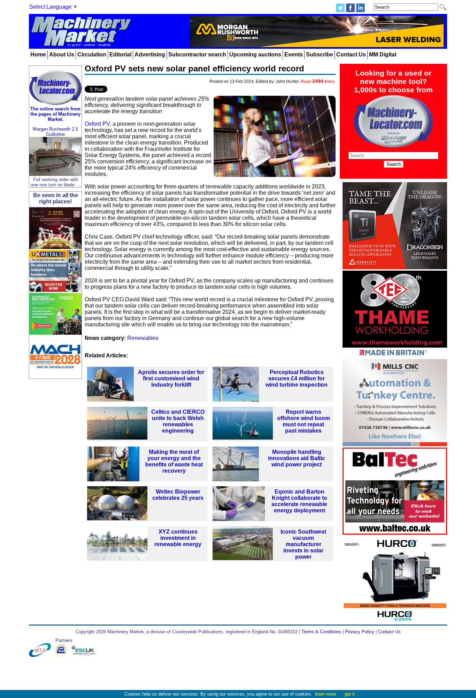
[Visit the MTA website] (41, 655)
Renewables (143, 338)
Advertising (150, 54)
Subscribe (319, 54)
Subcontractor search (197, 54)
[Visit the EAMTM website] (62, 655)
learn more (325, 694)
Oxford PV (97, 124)
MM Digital (382, 54)
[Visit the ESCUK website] (85, 655)
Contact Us (351, 54)
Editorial (120, 54)
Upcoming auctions (255, 54)
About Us (61, 54)
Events (293, 54)
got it (350, 694)
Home (38, 54)
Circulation (91, 54)
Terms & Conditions (321, 631)
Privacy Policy (359, 631)
